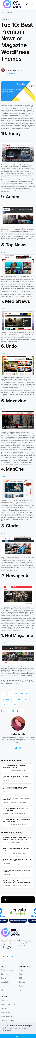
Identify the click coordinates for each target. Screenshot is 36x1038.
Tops (3, 19)
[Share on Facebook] (9, 711)
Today (14, 133)
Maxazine (16, 401)
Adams (13, 197)
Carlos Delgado (18, 734)
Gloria (12, 526)
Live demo (3, 141)
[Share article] (21, 711)
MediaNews (17, 301)
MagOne (15, 469)
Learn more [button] (7, 1030)
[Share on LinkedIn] (17, 711)
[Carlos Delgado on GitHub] (20, 748)
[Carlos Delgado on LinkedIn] (16, 748)
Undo (11, 346)
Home (3, 12)
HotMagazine (19, 635)
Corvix (18, 737)
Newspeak (17, 576)
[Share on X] (13, 711)
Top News (16, 245)
